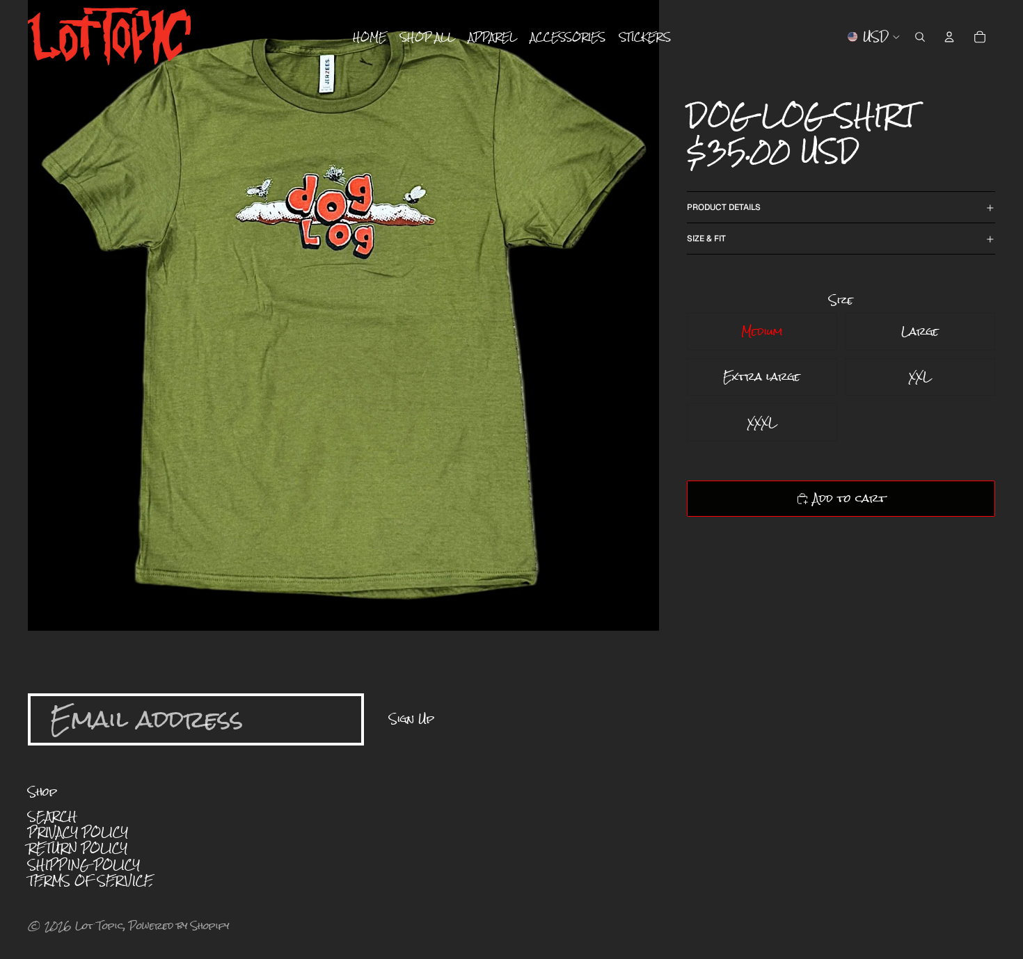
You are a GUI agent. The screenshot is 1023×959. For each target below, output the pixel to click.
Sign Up (411, 718)
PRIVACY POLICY (78, 832)
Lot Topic (99, 925)
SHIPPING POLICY (84, 864)
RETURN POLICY (77, 848)
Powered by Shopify (179, 925)
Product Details (724, 207)
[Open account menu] (949, 37)
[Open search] (920, 37)
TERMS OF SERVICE (90, 880)
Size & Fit (706, 238)
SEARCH (52, 816)
